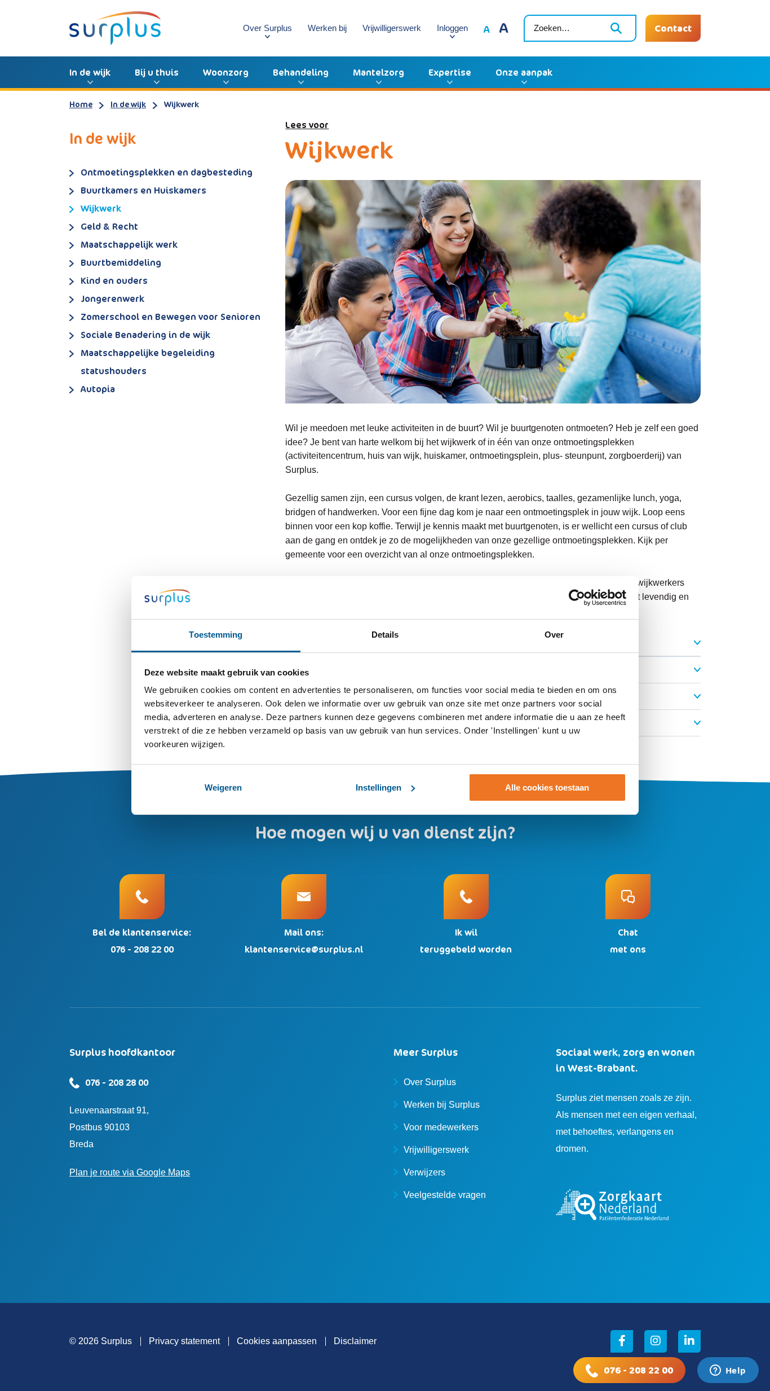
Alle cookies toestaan (547, 787)
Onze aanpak (523, 72)
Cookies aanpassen (277, 1341)
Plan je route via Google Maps (129, 1172)
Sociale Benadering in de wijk (145, 334)
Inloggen (452, 28)
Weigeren (223, 787)
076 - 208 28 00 (116, 1082)
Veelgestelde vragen (445, 1195)
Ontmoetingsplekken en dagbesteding (167, 172)
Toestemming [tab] (215, 634)
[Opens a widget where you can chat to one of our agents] (728, 1371)
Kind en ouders (114, 280)
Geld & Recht (109, 226)
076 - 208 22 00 (638, 1370)
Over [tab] (554, 634)
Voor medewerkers (441, 1127)
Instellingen (378, 787)
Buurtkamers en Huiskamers (143, 190)
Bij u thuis (157, 72)
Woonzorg (226, 72)
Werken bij (327, 28)
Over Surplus (267, 28)
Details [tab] (385, 634)
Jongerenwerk (112, 298)
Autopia (98, 389)
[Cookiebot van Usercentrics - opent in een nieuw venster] (577, 597)
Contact (673, 28)
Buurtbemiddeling (121, 262)
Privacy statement (184, 1341)
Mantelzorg (378, 72)
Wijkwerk (101, 208)
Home (80, 104)
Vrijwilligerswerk (391, 28)
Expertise (449, 72)
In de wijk (89, 72)
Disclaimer (355, 1341)
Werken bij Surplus (442, 1104)
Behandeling (301, 72)
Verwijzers (424, 1172)
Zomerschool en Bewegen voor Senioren (170, 316)
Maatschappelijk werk (129, 244)
